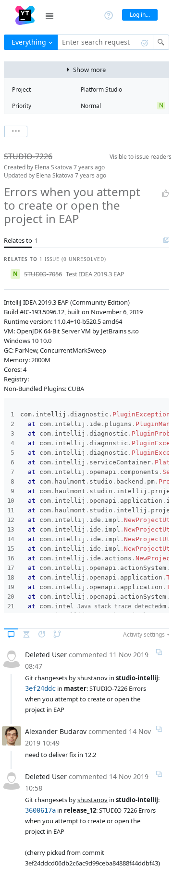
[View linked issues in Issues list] (166, 240)
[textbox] (105, 42)
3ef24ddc (40, 688)
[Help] (108, 14)
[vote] (165, 193)
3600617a (40, 810)
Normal (91, 106)
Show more (89, 69)
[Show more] (15, 131)
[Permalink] (159, 652)
